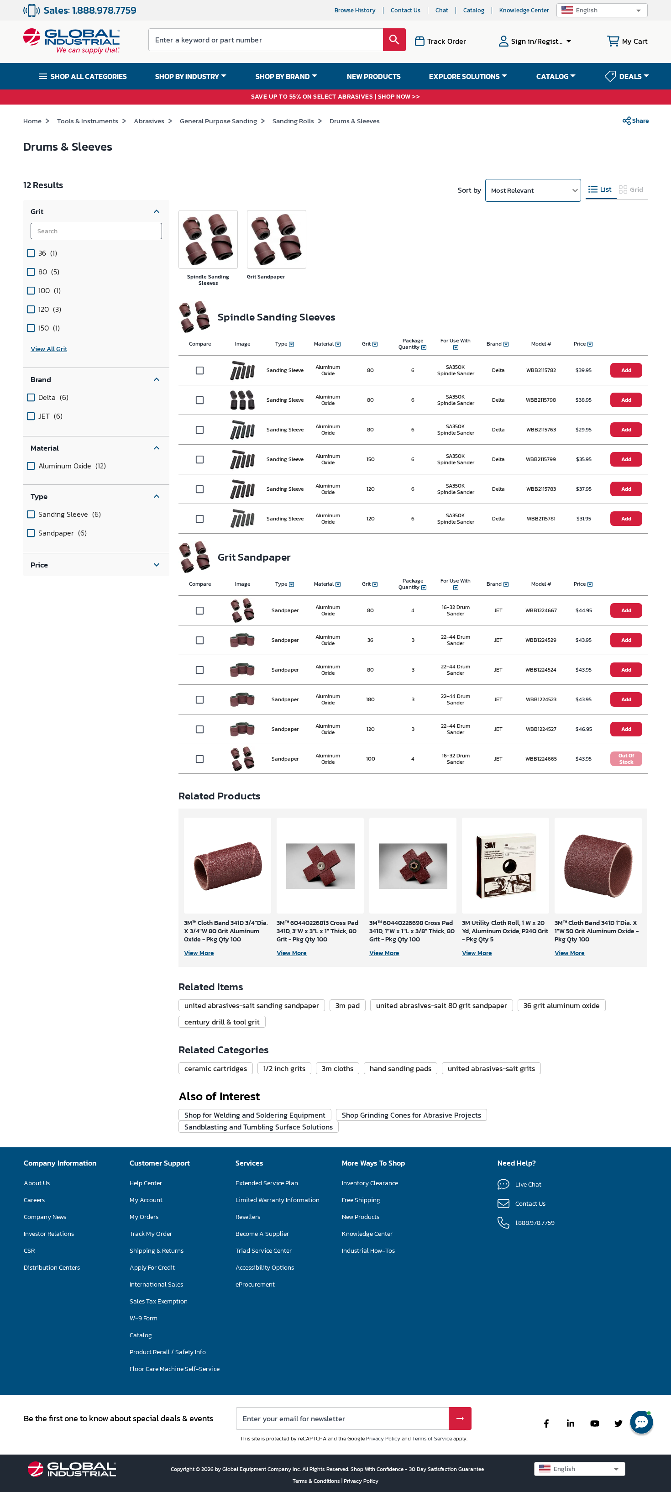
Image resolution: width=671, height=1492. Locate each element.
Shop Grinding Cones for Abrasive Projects (411, 1114)
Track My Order (151, 1234)
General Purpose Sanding (218, 121)
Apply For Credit (152, 1267)
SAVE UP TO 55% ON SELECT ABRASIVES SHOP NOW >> (335, 97)
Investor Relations (49, 1234)
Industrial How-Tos (368, 1251)
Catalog (473, 10)
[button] (602, 10)
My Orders (144, 1217)
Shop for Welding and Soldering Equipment (254, 1114)
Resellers (248, 1217)
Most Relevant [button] (512, 190)
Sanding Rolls (293, 121)
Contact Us (405, 10)
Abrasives (149, 121)
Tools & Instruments (87, 121)
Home (32, 121)
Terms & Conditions (317, 1481)
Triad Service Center (264, 1251)
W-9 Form (143, 1318)
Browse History (355, 10)
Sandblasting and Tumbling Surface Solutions (258, 1126)
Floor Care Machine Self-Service (175, 1369)
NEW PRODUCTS (374, 76)
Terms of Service (432, 1438)
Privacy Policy (383, 1438)
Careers (34, 1200)
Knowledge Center (524, 10)
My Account (146, 1200)
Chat (441, 10)
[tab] (601, 189)
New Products (360, 1217)
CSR (29, 1251)
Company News (45, 1217)
